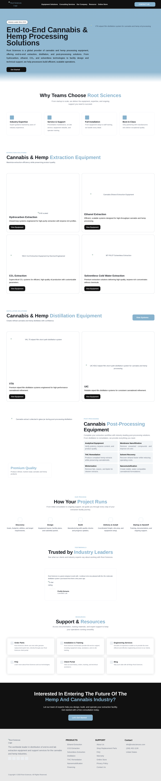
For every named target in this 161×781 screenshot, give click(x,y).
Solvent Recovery (127, 455)
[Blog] (111, 662)
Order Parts (19, 643)
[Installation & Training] (61, 643)
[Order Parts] (12, 643)
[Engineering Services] (111, 643)
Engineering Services (123, 643)
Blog (116, 662)
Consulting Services (67, 4)
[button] (50, 4)
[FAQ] (12, 662)
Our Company (82, 4)
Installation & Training (73, 643)
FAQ (16, 662)
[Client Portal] (61, 662)
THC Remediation (92, 455)
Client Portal (69, 662)
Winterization (91, 466)
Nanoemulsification (128, 466)
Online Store (103, 4)
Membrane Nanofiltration (131, 443)
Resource (92, 4)
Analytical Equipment (94, 443)
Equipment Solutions (50, 4)
